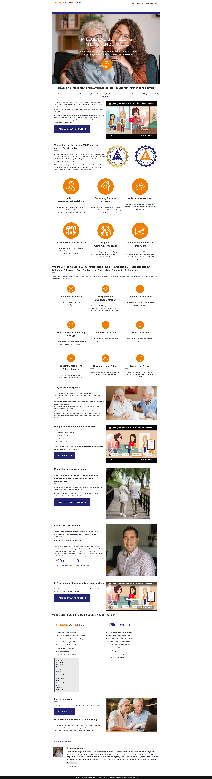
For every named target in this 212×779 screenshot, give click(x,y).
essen (93, 413)
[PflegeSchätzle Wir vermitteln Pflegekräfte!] (66, 3)
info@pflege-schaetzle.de (61, 730)
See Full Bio (150, 759)
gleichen (87, 589)
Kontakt (157, 3)
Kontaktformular (135, 777)
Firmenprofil (90, 777)
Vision (104, 777)
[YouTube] (72, 766)
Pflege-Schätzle (85, 737)
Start (132, 3)
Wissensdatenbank (119, 777)
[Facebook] (67, 766)
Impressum (101, 777)
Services (125, 777)
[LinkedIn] (75, 766)
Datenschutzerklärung (110, 777)
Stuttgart (76, 534)
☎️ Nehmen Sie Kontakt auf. (62, 741)
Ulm (83, 534)
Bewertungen (95, 777)
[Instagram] (70, 766)
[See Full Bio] (156, 759)
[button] (143, 3)
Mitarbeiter (130, 777)
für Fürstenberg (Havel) (124, 737)
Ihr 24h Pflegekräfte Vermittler (103, 737)
